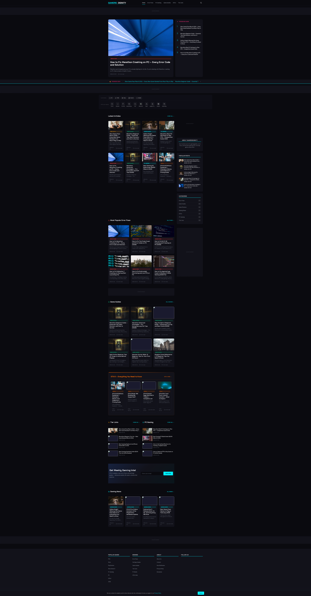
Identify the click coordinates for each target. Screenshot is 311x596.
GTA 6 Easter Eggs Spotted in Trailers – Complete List (148, 396)
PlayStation (111, 565)
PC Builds (134, 572)
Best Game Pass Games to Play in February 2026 (165, 511)
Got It (200, 593)
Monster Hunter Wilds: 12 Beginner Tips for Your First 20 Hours (141, 356)
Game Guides (167, 2)
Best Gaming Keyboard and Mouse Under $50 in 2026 (128, 444)
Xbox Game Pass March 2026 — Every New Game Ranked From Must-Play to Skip (190, 28)
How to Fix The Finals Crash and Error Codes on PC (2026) (141, 242)
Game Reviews (189, 207)
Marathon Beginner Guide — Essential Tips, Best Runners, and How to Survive (190, 35)
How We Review (161, 565)
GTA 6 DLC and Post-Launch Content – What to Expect (164, 396)
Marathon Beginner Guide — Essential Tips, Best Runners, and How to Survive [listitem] (197, 81)
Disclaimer (159, 572)
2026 (109, 581)
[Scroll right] (201, 82)
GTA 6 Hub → (168, 376)
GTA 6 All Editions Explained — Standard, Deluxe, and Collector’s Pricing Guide (166, 169)
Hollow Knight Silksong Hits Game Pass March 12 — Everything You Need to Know (190, 42)
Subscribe (168, 473)
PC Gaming (158, 2)
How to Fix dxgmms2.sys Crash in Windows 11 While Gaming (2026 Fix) (163, 273)
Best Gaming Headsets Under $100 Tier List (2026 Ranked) (128, 452)
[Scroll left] (123, 82)
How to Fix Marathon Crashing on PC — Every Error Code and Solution (140, 63)
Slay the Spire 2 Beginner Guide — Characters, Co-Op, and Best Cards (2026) (164, 324)
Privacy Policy (160, 568)
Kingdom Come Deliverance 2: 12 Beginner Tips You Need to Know (163, 356)
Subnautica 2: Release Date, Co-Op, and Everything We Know (149, 511)
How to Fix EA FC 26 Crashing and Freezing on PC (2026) (163, 242)
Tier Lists (180, 2)
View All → (170, 116)
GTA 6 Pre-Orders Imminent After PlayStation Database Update (132, 511)
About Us (159, 559)
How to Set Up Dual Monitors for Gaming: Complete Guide (162, 444)
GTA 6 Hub (135, 575)
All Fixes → (170, 220)
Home (143, 2)
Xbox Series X (111, 568)
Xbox (109, 562)
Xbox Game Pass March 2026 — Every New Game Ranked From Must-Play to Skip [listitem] (149, 81)
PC (109, 575)
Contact (159, 562)
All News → (170, 491)
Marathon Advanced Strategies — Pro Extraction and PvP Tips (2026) (133, 169)
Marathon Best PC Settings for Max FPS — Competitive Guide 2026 (189, 48)
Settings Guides (136, 562)
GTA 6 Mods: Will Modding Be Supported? (133, 395)
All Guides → (170, 302)
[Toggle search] (201, 3)
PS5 (109, 559)
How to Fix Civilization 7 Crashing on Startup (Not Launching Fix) (118, 273)
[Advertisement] (155, 200)
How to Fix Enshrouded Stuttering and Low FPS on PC (141, 273)
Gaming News (147, 131)
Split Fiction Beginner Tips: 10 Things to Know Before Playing (118, 356)
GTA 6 (174, 2)
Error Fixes (150, 2)
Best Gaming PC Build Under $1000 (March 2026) (149, 167)
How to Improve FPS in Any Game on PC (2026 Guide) (163, 452)
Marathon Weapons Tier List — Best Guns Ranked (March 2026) (128, 437)
